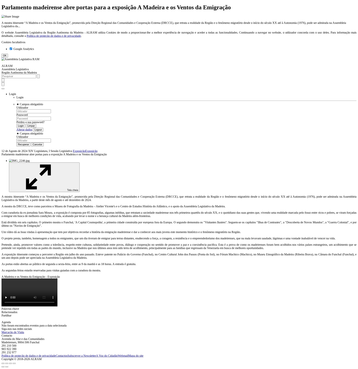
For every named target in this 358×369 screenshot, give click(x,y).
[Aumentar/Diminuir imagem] (14, 363)
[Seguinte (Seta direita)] (6, 366)
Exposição (79, 151)
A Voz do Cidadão (107, 355)
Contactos (61, 355)
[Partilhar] (6, 363)
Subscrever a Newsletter (81, 355)
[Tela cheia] (10, 363)
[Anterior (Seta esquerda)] (2, 366)
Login (19, 97)
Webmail (123, 355)
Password (22, 114)
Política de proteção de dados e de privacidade (54, 35)
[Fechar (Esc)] (2, 363)
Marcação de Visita (12, 332)
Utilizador (22, 107)
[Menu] (2, 88)
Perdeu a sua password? (30, 122)
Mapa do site (135, 355)
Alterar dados (24, 129)
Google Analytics (23, 48)
